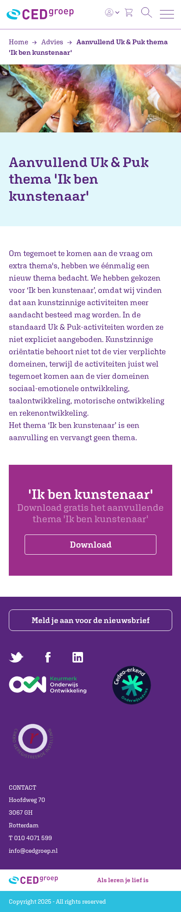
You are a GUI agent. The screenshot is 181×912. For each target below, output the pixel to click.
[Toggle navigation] (166, 14)
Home (19, 42)
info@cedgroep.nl (33, 850)
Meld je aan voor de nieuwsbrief (91, 620)
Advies (52, 42)
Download (91, 544)
